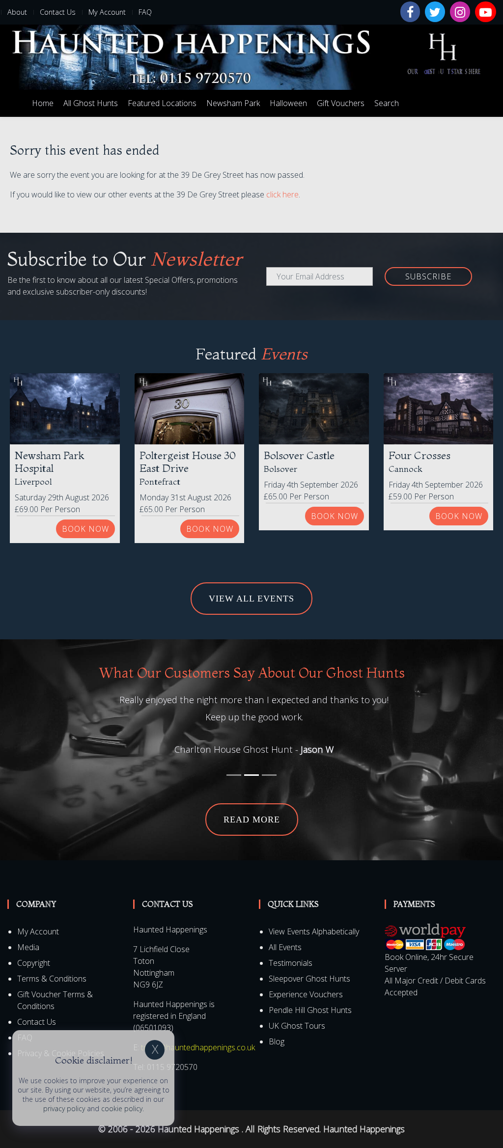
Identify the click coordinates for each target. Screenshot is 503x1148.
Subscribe (428, 276)
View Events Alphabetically (314, 914)
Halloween (288, 103)
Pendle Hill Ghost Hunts (310, 992)
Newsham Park (233, 103)
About (17, 12)
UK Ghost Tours (297, 1008)
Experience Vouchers (306, 977)
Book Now (85, 528)
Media (28, 930)
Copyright (33, 945)
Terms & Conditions (51, 961)
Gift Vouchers (340, 103)
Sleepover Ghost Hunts (309, 961)
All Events (285, 930)
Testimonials (290, 945)
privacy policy (64, 1108)
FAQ (145, 12)
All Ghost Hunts (90, 103)
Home (43, 103)
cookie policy (121, 1108)
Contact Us (58, 12)
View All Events (251, 598)
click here (282, 194)
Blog (276, 1024)
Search (386, 103)
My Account (107, 12)
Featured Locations (162, 103)
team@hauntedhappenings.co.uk (198, 1030)
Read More (252, 802)
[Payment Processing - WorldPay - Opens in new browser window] (425, 919)
